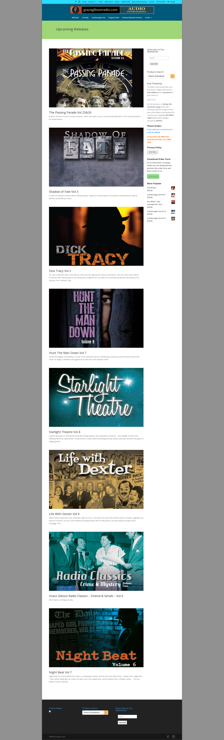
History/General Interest (132, 18)
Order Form (153, 176)
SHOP (101, 2)
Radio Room (109, 2)
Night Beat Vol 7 (60, 672)
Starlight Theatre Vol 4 (64, 432)
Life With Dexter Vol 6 (64, 514)
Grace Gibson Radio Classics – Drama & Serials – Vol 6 (86, 596)
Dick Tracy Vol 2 (60, 271)
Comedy (85, 18)
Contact (151, 2)
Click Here (152, 152)
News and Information (139, 2)
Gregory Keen (113, 18)
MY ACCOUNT (160, 2)
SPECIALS (75, 18)
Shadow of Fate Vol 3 (63, 191)
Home (84, 2)
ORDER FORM (125, 2)
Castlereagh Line (98, 18)
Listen (147, 18)
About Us (91, 2)
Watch (117, 2)
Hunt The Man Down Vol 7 (67, 353)
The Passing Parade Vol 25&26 (70, 112)
